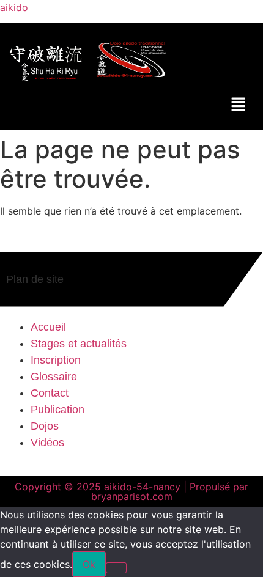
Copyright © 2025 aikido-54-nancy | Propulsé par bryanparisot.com (131, 491)
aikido (14, 7)
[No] (116, 567)
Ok (89, 564)
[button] (238, 105)
